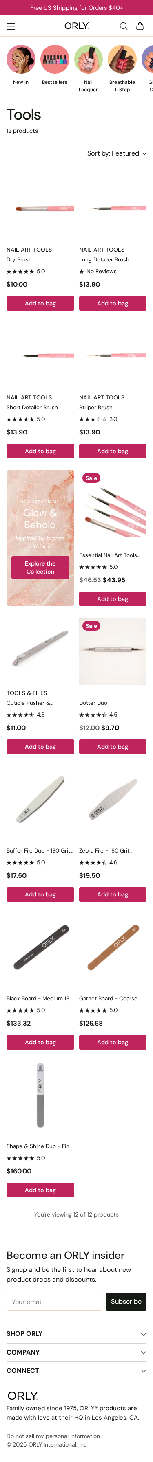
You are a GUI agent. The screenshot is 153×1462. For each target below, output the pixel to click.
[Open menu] (10, 26)
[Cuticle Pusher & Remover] (40, 651)
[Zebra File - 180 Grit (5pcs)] (113, 799)
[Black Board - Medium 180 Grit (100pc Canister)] (40, 947)
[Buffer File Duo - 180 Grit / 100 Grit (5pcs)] (40, 799)
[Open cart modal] (139, 26)
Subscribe (126, 1301)
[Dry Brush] (40, 208)
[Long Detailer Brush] (113, 208)
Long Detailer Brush (104, 259)
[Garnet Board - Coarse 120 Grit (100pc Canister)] (113, 947)
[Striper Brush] (113, 356)
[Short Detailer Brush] (40, 356)
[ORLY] (77, 26)
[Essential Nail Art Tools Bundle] (113, 503)
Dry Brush (19, 259)
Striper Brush (96, 407)
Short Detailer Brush (32, 407)
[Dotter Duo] (113, 651)
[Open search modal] (123, 26)
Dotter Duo (93, 702)
